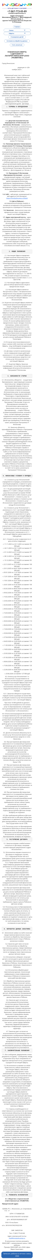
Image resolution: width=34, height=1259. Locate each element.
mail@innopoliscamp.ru (17, 1238)
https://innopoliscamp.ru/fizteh (17, 198)
